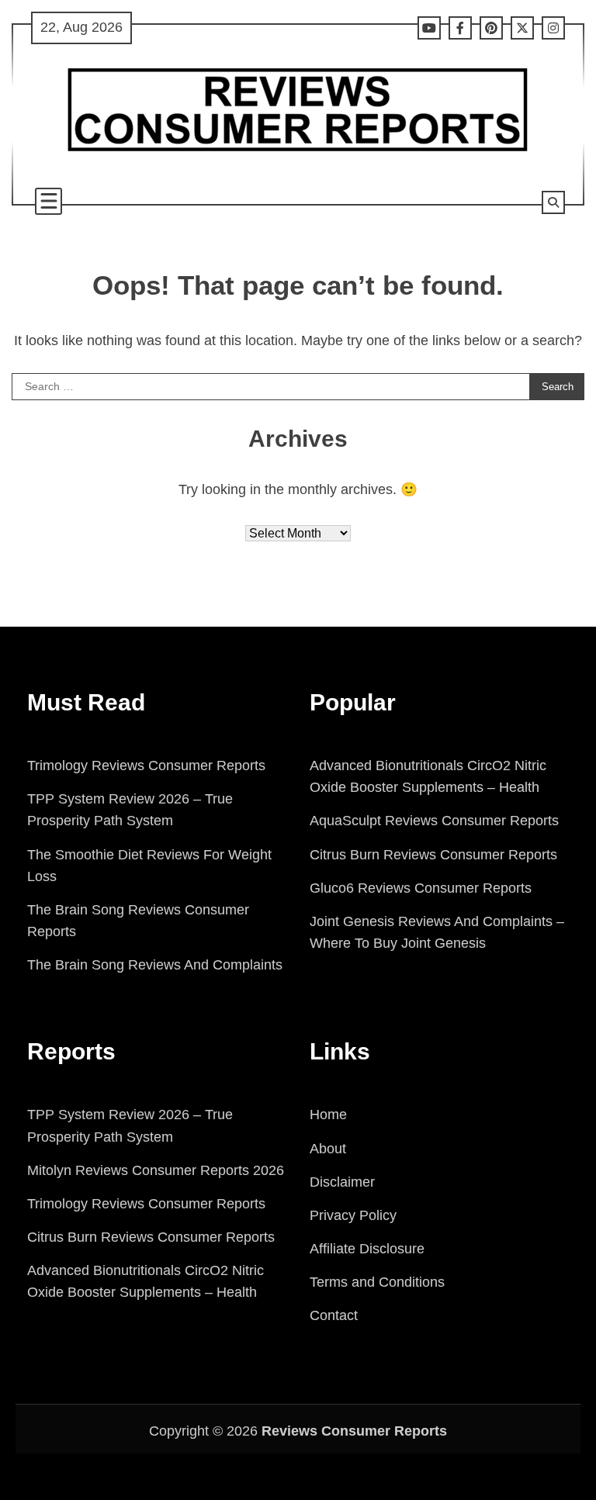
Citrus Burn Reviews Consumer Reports (433, 854)
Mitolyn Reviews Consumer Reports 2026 (155, 1170)
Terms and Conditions (377, 1282)
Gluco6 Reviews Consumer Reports (421, 888)
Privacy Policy (353, 1215)
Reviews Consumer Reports (354, 1431)
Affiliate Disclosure (367, 1248)
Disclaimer (342, 1182)
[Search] (553, 202)
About (328, 1148)
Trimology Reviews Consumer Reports (146, 765)
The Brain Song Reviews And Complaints (154, 965)
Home (328, 1114)
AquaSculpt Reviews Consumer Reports (434, 820)
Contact (334, 1315)
